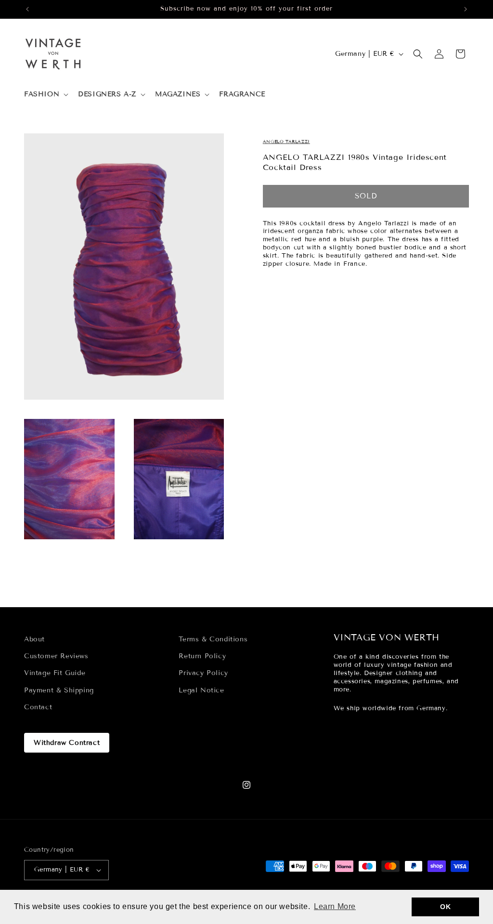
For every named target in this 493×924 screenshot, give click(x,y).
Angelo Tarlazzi (286, 141)
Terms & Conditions (213, 639)
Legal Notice (201, 690)
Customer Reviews (56, 656)
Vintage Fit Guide (54, 673)
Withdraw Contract (67, 743)
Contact (38, 707)
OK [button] (445, 907)
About (34, 639)
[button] (45, 94)
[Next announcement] (465, 9)
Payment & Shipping (59, 690)
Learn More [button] (335, 906)
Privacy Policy (203, 673)
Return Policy (202, 656)
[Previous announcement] (27, 9)
